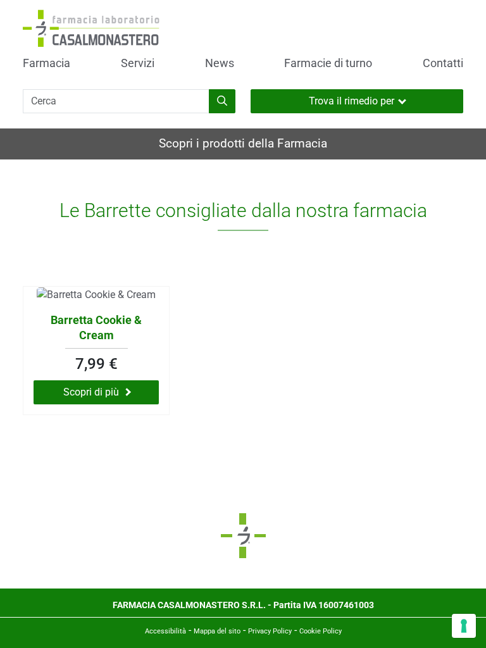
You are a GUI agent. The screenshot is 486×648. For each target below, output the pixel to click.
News (219, 63)
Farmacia (46, 63)
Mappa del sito (217, 631)
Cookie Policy (320, 631)
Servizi (137, 63)
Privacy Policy (270, 631)
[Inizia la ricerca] (222, 101)
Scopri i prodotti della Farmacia (243, 143)
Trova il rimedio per (351, 101)
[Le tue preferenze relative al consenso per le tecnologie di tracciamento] (464, 626)
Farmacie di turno (328, 63)
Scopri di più (91, 392)
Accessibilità (165, 631)
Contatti (443, 63)
